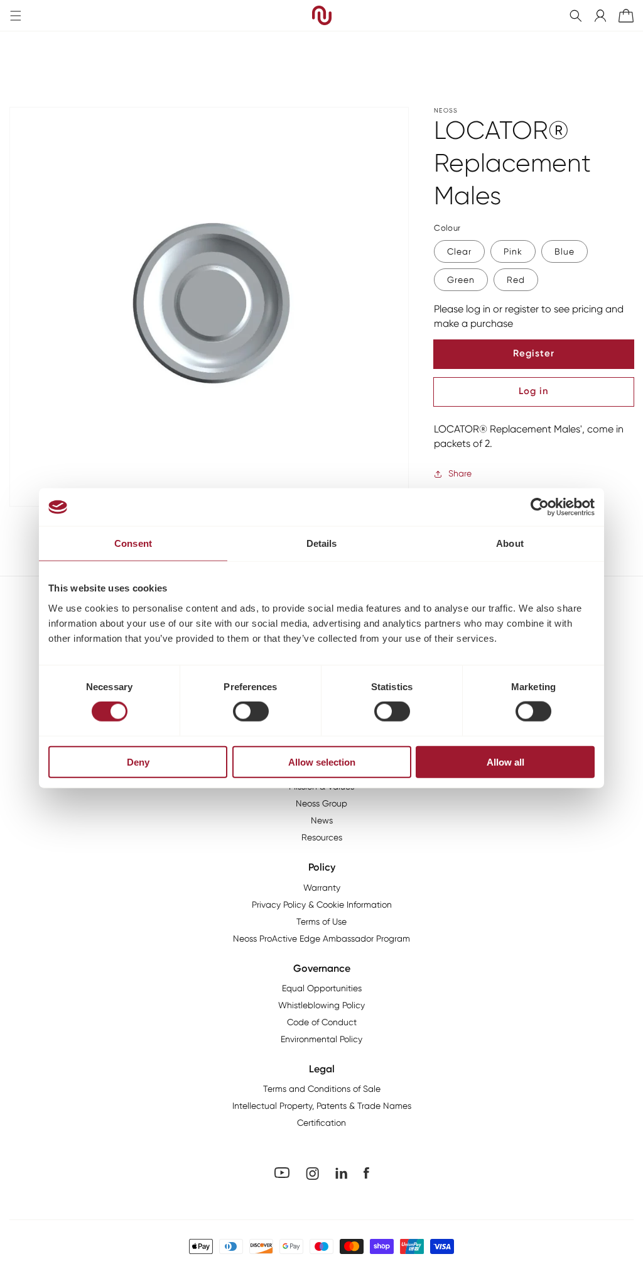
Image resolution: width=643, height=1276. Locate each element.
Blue (564, 251)
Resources (321, 837)
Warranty (321, 888)
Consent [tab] (133, 543)
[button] (576, 16)
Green (461, 280)
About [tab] (510, 543)
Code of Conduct (322, 1022)
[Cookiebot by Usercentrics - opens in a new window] (540, 507)
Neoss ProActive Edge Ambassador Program (321, 938)
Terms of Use (321, 921)
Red (516, 280)
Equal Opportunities (322, 988)
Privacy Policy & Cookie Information (322, 904)
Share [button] (460, 473)
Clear (459, 251)
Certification (321, 1123)
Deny (138, 761)
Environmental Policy (321, 1039)
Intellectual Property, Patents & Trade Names (321, 1106)
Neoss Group (321, 803)
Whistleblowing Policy (321, 1005)
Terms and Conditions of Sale (322, 1089)
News (322, 820)
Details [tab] (321, 543)
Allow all (505, 761)
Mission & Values (321, 786)
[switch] (251, 711)
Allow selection (321, 761)
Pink (513, 251)
